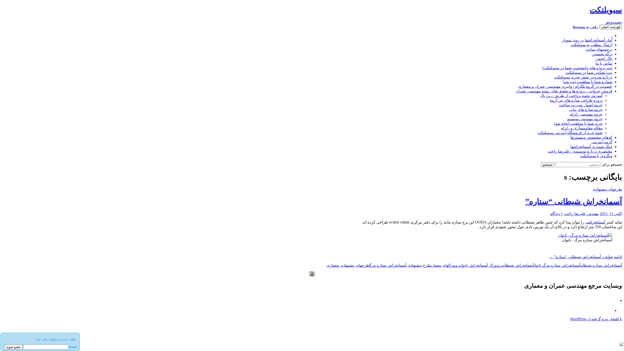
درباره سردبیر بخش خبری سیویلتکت (583, 77)
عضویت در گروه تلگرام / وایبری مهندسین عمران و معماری (565, 86)
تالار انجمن (603, 59)
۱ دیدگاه (556, 214)
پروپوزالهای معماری (446, 265)
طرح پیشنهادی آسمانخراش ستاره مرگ (400, 265)
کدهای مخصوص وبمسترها (591, 137)
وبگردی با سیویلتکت (596, 156)
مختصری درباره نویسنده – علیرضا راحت (580, 151)
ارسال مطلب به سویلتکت (591, 45)
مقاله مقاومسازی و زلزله (582, 128)
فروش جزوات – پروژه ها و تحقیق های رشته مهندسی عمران (564, 91)
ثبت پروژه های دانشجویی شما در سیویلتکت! (577, 68)
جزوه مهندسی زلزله (586, 114)
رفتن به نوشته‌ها (585, 27)
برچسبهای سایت (599, 49)
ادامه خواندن (585, 257)
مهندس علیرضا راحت (581, 214)
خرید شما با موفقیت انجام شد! (578, 123)
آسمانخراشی (595, 222)
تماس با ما (603, 63)
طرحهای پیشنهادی (607, 189)
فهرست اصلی (610, 27)
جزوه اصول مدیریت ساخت (581, 105)
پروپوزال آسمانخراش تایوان (482, 265)
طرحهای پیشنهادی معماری (348, 265)
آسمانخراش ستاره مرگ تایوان (557, 265)
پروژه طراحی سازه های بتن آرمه (576, 100)
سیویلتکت (606, 9)
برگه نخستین (602, 54)
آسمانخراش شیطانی (518, 265)
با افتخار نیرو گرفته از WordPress (596, 319)
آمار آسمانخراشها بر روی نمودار (587, 40)
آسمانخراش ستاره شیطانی (601, 265)
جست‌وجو (614, 22)
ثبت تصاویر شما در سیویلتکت (589, 72)
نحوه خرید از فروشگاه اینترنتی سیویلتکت (570, 133)
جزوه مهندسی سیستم (585, 119)
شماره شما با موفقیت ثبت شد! (587, 82)
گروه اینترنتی (601, 142)
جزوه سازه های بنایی (586, 109)
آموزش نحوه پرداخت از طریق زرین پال (571, 96)
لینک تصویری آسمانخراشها (591, 147)
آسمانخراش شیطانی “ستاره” (573, 201)
